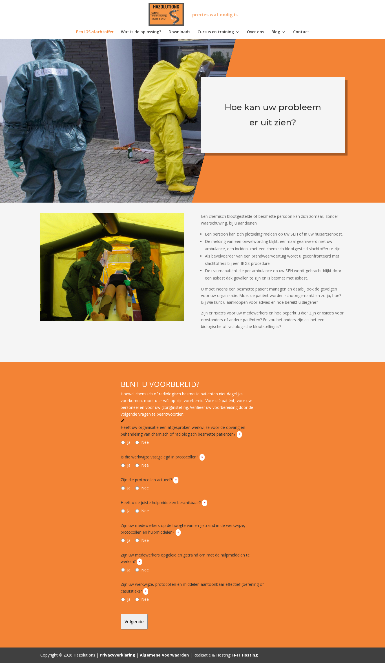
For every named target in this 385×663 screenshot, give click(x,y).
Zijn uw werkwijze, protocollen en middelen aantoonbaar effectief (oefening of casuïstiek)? (192, 588)
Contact (301, 32)
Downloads (179, 32)
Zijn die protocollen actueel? (149, 479)
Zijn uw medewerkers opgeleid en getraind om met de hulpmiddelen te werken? (185, 558)
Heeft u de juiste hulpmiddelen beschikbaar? (163, 502)
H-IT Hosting (245, 655)
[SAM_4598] (112, 319)
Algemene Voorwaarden (164, 655)
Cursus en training (216, 32)
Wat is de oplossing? (141, 32)
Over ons (255, 32)
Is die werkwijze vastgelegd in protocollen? (162, 457)
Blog (275, 32)
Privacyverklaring (117, 655)
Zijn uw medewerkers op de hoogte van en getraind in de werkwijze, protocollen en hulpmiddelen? (183, 529)
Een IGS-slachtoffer (95, 32)
